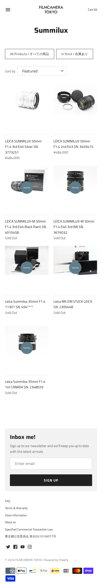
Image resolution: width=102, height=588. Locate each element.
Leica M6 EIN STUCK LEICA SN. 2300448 (72, 304)
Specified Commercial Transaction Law (29, 529)
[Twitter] (8, 547)
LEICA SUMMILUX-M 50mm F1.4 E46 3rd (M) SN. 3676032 (73, 227)
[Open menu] (8, 10)
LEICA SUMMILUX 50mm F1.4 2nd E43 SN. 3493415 (73, 143)
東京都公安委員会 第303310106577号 (30, 536)
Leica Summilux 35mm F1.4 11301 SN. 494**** (25, 304)
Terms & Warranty (16, 508)
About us (10, 522)
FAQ (7, 501)
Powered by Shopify (56, 560)
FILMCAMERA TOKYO (28, 560)
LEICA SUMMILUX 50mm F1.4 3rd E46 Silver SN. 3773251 (23, 146)
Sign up (51, 480)
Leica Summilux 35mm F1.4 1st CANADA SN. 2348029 (25, 384)
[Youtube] (23, 547)
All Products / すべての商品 (29, 53)
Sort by (10, 71)
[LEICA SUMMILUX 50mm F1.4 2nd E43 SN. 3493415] (75, 107)
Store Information (16, 515)
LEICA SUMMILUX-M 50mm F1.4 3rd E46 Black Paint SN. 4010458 (26, 227)
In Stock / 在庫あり (74, 53)
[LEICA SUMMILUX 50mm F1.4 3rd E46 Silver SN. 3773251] (27, 107)
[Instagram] (30, 547)
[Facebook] (15, 547)
